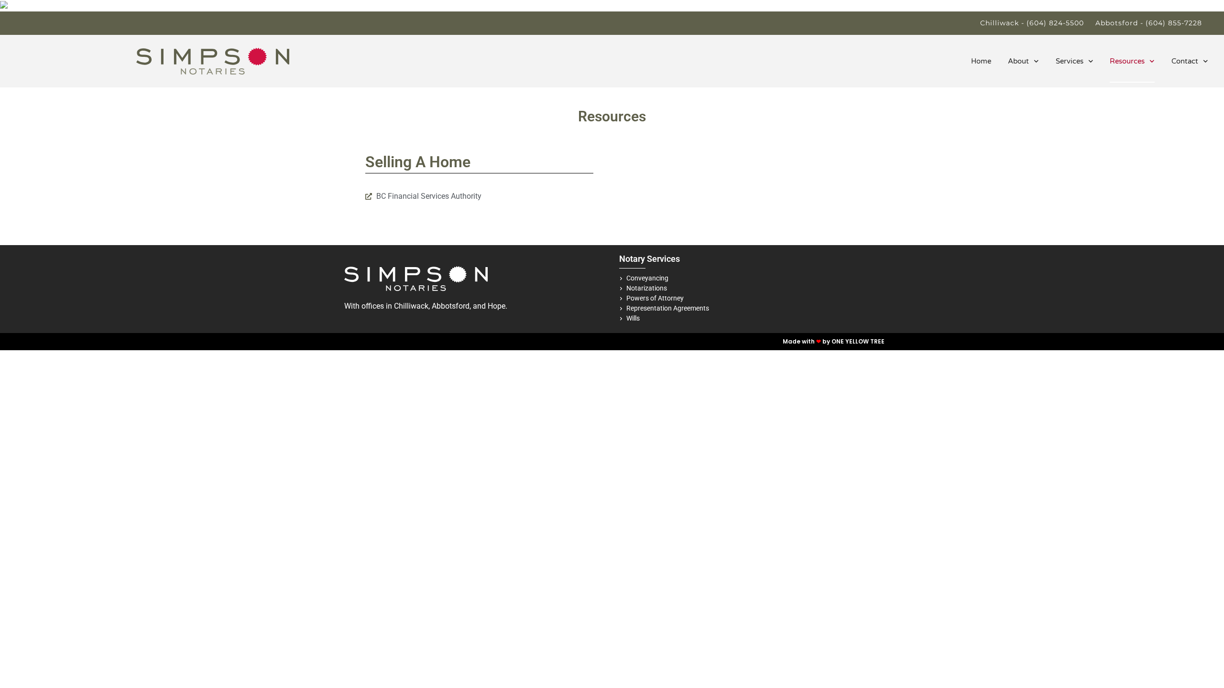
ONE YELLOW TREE (858, 341)
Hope (496, 306)
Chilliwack (411, 306)
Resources (1127, 61)
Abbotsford (451, 306)
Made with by (807, 341)
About (1018, 61)
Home (981, 61)
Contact (1184, 61)
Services (1069, 61)
